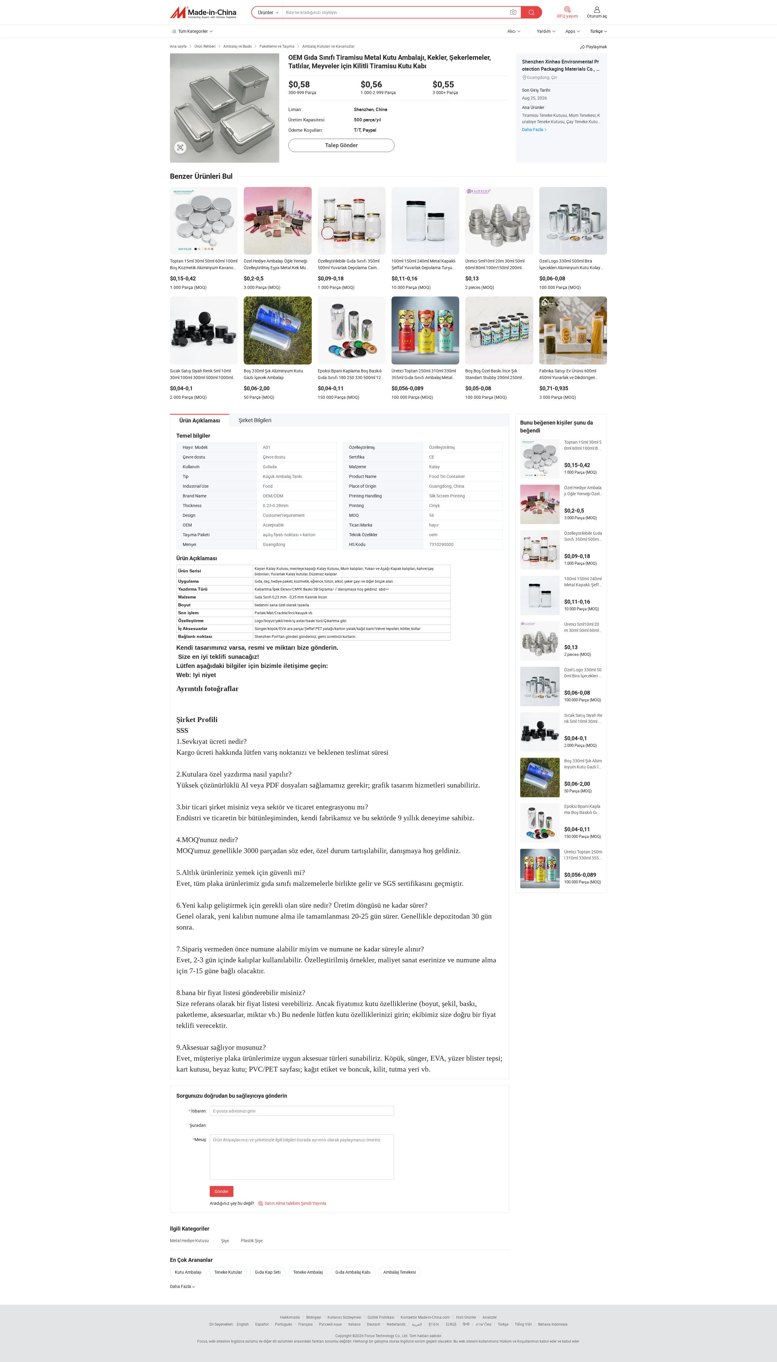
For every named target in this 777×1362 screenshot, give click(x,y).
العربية (417, 1324)
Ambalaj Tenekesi (399, 1272)
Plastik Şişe (252, 1240)
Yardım (544, 31)
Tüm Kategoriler (193, 31)
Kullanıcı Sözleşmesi (344, 1317)
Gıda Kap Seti (267, 1272)
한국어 (433, 1324)
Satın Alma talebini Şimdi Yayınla (292, 1203)
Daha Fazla (532, 129)
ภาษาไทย (483, 1324)
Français (305, 1324)
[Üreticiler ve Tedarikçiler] (203, 12)
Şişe (225, 1240)
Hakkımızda (290, 1317)
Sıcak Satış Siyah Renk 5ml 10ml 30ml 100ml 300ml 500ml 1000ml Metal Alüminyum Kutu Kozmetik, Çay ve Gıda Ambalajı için (583, 718)
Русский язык (330, 1324)
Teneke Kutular (228, 1272)
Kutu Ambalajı (188, 1272)
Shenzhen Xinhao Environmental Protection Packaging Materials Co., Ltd (561, 69)
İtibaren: (197, 1111)
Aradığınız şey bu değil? (232, 1203)
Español (262, 1324)
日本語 (451, 1324)
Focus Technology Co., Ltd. (386, 1335)
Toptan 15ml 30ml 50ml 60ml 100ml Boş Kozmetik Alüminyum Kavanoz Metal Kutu (583, 445)
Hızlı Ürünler (466, 1317)
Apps (570, 31)
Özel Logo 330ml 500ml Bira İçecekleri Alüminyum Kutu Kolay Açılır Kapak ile (583, 673)
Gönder (222, 1191)
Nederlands (396, 1324)
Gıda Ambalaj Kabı (353, 1272)
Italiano (354, 1324)
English (243, 1324)
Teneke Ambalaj (308, 1272)
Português (283, 1324)
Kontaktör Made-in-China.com (425, 1317)
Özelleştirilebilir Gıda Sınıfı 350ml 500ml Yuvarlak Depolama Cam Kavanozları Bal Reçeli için (583, 536)
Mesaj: (200, 1139)
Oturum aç (597, 16)
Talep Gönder (341, 145)
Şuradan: (198, 1125)
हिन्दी (466, 1324)
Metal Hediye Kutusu (189, 1240)
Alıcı (511, 31)
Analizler (490, 1317)
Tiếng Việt (523, 1324)
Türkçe (503, 1324)
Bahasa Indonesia (553, 1324)
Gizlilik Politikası (381, 1317)
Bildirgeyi (313, 1317)
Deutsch (373, 1324)
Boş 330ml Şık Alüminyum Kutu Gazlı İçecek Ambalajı (583, 764)
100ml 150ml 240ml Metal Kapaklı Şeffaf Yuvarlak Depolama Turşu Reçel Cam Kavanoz (583, 582)
